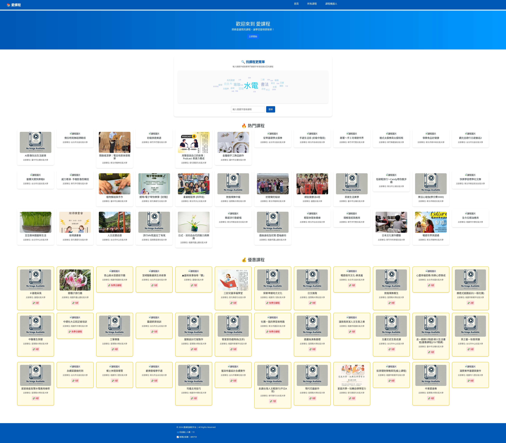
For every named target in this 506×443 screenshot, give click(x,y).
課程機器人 (331, 3)
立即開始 (253, 36)
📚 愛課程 (14, 5)
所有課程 (312, 3)
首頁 (296, 3)
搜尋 (271, 109)
